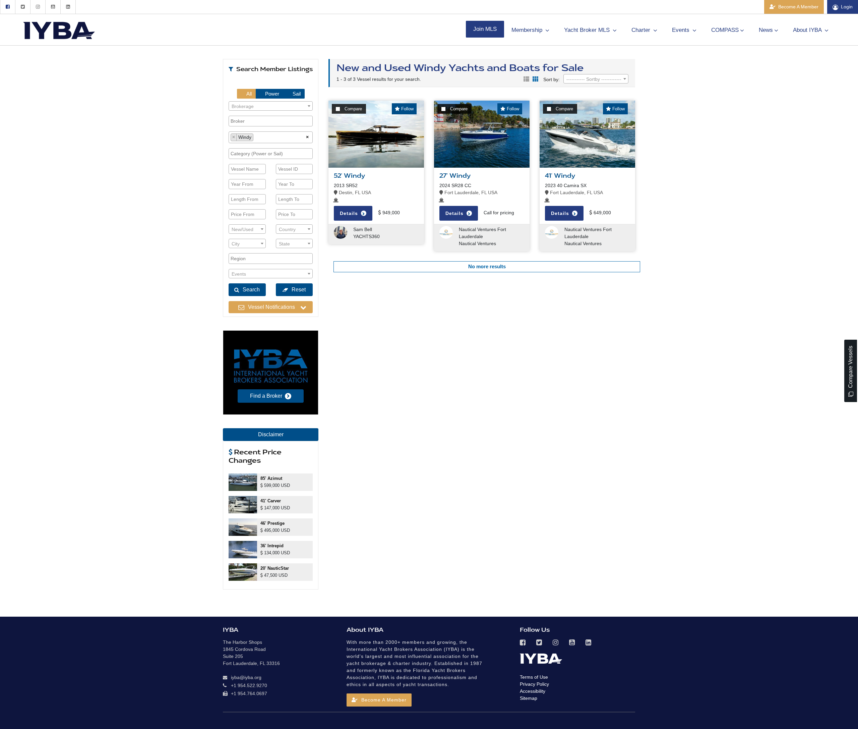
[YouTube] (52, 7)
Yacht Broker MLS (587, 30)
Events (681, 30)
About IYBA (808, 30)
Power (271, 94)
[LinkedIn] (68, 7)
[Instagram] (37, 7)
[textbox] (270, 106)
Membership (527, 30)
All (248, 94)
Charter (641, 30)
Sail (296, 94)
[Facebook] (7, 7)
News (766, 30)
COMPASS (725, 30)
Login (847, 6)
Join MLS (485, 29)
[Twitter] (22, 7)
